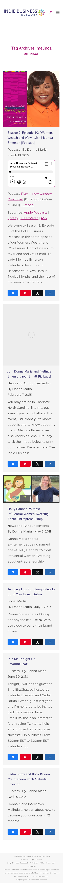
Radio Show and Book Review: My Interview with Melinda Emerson (29, 779)
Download (15, 199)
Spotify (13, 218)
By (34, 149)
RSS (44, 218)
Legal (32, 859)
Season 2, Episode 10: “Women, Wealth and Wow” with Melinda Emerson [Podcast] (30, 137)
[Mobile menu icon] (58, 13)
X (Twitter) (34, 863)
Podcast (14, 149)
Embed (28, 205)
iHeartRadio (29, 218)
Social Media (17, 601)
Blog (9, 863)
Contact (25, 859)
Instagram (50, 863)
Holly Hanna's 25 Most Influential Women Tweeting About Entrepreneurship (28, 514)
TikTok (42, 863)
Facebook (24, 863)
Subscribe (31, 866)
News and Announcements (28, 383)
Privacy (39, 859)
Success (14, 671)
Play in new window (36, 194)
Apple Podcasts (35, 212)
